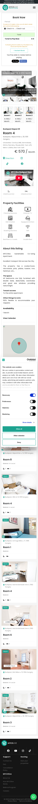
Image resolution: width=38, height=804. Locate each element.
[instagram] (23, 751)
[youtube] (15, 751)
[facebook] (8, 751)
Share (24, 61)
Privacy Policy (12, 801)
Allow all (19, 429)
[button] (34, 84)
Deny (19, 442)
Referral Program (9, 787)
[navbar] (34, 8)
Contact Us (7, 761)
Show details (27, 422)
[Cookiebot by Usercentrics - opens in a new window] (27, 360)
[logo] (10, 7)
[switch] (31, 401)
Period (7, 21)
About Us (6, 778)
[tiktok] (30, 751)
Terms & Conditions (25, 801)
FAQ (4, 764)
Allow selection (19, 435)
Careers (6, 791)
